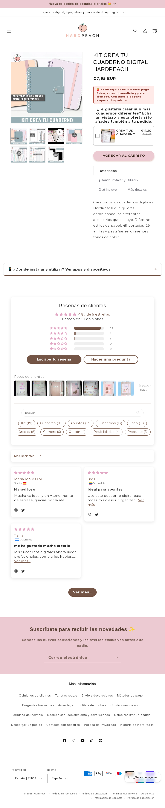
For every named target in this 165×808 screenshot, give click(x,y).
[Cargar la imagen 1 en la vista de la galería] (19, 136)
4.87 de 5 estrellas (94, 314)
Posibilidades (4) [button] (106, 432)
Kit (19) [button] (26, 423)
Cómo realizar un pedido (132, 715)
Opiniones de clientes (35, 695)
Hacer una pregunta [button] (111, 359)
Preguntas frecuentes (38, 705)
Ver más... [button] (22, 561)
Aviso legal (66, 705)
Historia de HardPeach (137, 724)
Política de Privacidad (100, 724)
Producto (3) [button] (138, 432)
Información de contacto (108, 798)
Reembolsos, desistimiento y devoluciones (78, 715)
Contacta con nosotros (63, 724)
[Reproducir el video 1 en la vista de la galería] (56, 136)
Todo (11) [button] (137, 423)
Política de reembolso (64, 793)
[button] (9, 31)
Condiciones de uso (125, 705)
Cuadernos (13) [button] (110, 423)
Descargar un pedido (26, 724)
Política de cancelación (140, 798)
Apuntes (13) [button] (80, 423)
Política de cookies (92, 705)
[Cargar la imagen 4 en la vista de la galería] (19, 154)
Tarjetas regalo (66, 695)
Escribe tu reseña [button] (54, 359)
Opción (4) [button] (77, 432)
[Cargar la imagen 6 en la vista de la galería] (56, 154)
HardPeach (40, 793)
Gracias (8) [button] (26, 432)
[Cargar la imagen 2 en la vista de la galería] (37, 136)
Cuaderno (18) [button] (51, 423)
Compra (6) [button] (52, 432)
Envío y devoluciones (97, 695)
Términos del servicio (27, 715)
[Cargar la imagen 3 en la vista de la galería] (74, 136)
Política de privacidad (94, 793)
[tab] (107, 171)
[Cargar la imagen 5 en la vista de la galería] (37, 154)
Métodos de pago (130, 695)
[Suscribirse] (116, 658)
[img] (24, 473)
